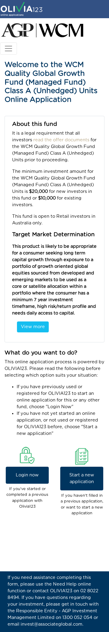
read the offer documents (61, 140)
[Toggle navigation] (8, 48)
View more (33, 326)
